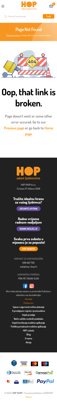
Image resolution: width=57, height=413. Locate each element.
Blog (28, 334)
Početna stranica (13, 35)
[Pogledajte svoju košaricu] (51, 6)
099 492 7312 (28, 262)
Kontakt (28, 299)
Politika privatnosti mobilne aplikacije (28, 326)
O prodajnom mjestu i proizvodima (28, 310)
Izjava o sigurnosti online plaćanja (28, 306)
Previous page (14, 128)
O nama (28, 338)
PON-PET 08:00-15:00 (28, 278)
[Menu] (5, 5)
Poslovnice (28, 302)
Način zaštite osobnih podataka (28, 318)
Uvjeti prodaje (28, 314)
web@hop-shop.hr (28, 266)
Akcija (28, 342)
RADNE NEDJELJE (28, 228)
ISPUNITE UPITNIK (29, 208)
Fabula (28, 396)
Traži (48, 16)
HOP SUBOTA (28, 248)
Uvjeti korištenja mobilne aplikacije (28, 322)
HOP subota (28, 330)
